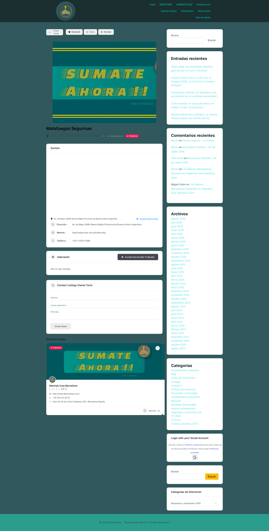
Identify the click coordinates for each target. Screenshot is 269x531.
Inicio (152, 4)
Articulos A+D (203, 4)
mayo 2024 (177, 317)
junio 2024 (177, 314)
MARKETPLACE (184, 4)
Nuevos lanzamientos (183, 408)
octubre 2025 (178, 256)
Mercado (176, 401)
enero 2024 (177, 333)
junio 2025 (177, 268)
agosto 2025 (178, 264)
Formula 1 (176, 385)
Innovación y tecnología (184, 393)
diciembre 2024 (180, 291)
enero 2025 (177, 287)
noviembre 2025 (180, 253)
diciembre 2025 (180, 249)
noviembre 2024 (180, 295)
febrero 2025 (178, 283)
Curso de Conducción (183, 377)
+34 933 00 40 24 (61, 397)
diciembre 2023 (180, 337)
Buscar (175, 35)
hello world (177, 158)
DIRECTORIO (166, 4)
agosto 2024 (178, 306)
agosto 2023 (178, 348)
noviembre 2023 (180, 340)
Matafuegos (63, 136)
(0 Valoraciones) (114, 136)
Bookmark (76, 32)
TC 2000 (176, 416)
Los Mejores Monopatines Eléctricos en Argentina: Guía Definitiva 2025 (193, 173)
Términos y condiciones (193, 445)
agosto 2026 (178, 218)
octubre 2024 (178, 298)
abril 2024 (177, 321)
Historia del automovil (183, 389)
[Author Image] (52, 379)
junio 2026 (177, 226)
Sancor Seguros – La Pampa (198, 140)
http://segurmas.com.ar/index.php (89, 232)
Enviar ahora (61, 326)
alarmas (53, 136)
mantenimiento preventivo (185, 397)
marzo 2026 (178, 237)
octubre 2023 (178, 344)
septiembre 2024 (180, 302)
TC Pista (175, 419)
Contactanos (187, 11)
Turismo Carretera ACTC (184, 423)
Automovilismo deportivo (185, 370)
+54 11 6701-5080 (81, 240)
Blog (173, 374)
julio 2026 (176, 222)
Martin (174, 140)
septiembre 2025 (180, 260)
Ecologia (175, 381)
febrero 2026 (178, 241)
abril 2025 (176, 275)
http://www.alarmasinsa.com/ (66, 393)
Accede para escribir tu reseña (139, 257)
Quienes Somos (169, 11)
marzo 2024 (178, 325)
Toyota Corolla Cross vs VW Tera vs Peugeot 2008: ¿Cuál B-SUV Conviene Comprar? (192, 81)
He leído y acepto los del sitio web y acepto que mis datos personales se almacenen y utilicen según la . (195, 448)
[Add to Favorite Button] (158, 348)
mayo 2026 (177, 230)
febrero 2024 (178, 329)
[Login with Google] (194, 457)
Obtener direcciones (149, 219)
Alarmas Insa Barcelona (63, 385)
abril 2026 (177, 234)
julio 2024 (176, 310)
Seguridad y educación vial (186, 412)
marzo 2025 (178, 279)
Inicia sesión (204, 11)
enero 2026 (177, 245)
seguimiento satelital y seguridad (85, 136)
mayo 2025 (177, 272)
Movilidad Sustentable (183, 404)
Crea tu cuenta (203, 17)
